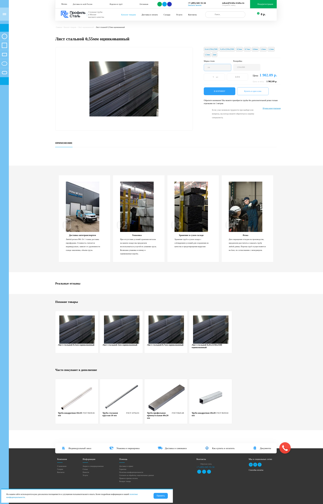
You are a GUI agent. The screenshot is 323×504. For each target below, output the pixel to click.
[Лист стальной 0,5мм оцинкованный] (77, 329)
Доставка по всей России (82, 4)
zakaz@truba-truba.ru (233, 3)
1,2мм (271, 49)
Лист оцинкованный (86, 27)
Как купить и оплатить (223, 448)
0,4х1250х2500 (211, 49)
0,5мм (239, 49)
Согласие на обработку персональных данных (136, 475)
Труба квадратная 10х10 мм (70, 414)
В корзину (219, 91)
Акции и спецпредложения (93, 466)
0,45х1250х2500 (227, 49)
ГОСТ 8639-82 (89, 413)
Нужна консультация (272, 108)
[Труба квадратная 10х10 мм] (77, 398)
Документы (265, 448)
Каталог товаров (128, 15)
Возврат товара (125, 481)
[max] (169, 4)
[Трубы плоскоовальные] (4, 72)
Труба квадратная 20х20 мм (204, 414)
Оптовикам (144, 4)
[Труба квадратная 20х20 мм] (211, 398)
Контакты (192, 15)
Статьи (85, 469)
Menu (4, 14)
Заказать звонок (194, 5)
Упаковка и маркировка (128, 448)
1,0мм (263, 49)
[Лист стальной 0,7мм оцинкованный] (166, 329)
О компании (61, 466)
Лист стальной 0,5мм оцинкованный (76, 345)
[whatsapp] (159, 4)
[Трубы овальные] (4, 63)
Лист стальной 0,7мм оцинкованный (165, 345)
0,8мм (255, 49)
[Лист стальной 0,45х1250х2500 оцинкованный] (211, 329)
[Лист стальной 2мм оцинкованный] (121, 329)
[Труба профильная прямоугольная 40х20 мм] (166, 398)
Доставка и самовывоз (176, 448)
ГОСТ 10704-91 (132, 413)
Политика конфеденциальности (131, 472)
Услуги (179, 15)
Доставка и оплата (150, 15)
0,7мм (247, 49)
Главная (59, 27)
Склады (167, 15)
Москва (64, 4)
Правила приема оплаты (128, 478)
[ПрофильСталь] (73, 14)
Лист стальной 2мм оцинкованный (119, 345)
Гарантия (122, 469)
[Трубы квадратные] (4, 45)
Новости (86, 472)
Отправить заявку (229, 5)
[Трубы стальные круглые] (4, 36)
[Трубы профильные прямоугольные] (4, 54)
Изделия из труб (116, 4)
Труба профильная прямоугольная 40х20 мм (157, 415)
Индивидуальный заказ (80, 448)
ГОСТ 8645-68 (178, 413)
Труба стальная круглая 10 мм (110, 414)
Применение (64, 143)
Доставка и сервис (126, 466)
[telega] (164, 4)
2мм (214, 55)
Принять (161, 496)
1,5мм (207, 55)
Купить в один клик (252, 91)
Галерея (60, 469)
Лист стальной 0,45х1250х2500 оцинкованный (207, 346)
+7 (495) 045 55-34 (197, 3)
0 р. (263, 14)
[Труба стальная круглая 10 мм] (121, 398)
